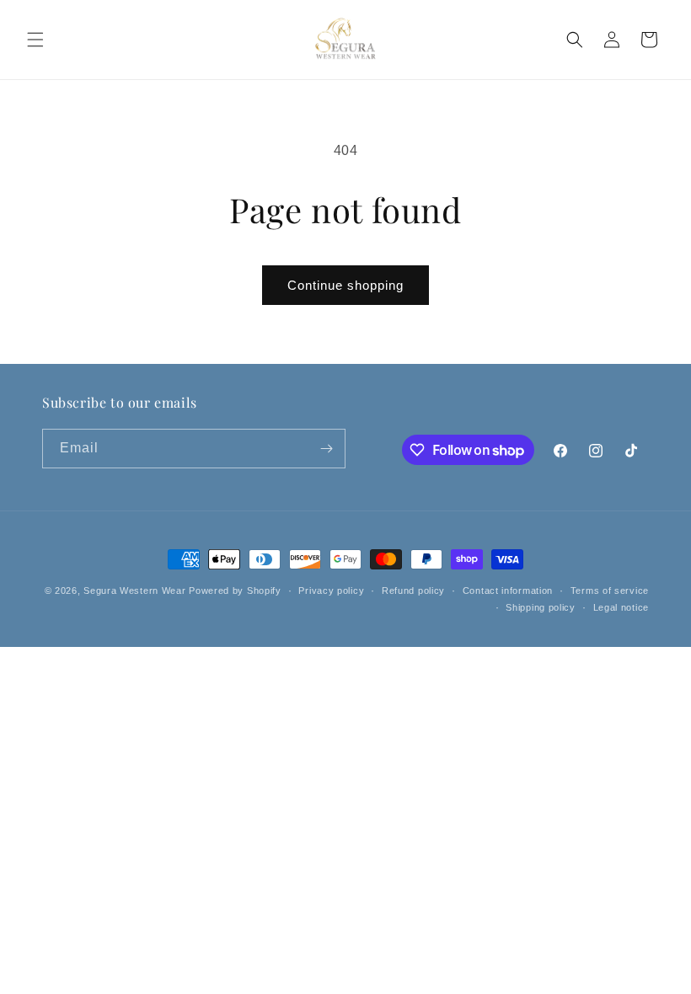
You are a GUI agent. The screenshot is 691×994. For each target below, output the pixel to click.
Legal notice (621, 607)
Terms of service (609, 590)
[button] (35, 39)
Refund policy (413, 590)
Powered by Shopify (235, 590)
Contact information (508, 590)
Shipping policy (541, 607)
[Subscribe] (326, 448)
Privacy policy (331, 590)
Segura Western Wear (134, 590)
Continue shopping (345, 285)
